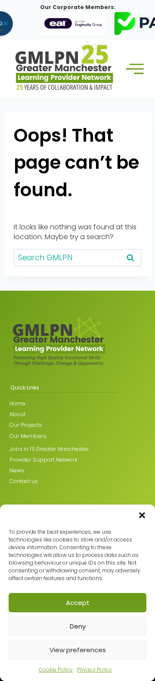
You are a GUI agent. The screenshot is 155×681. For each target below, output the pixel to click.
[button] (142, 515)
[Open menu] (135, 69)
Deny (78, 626)
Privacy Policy (94, 669)
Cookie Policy (56, 669)
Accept (78, 602)
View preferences (78, 649)
